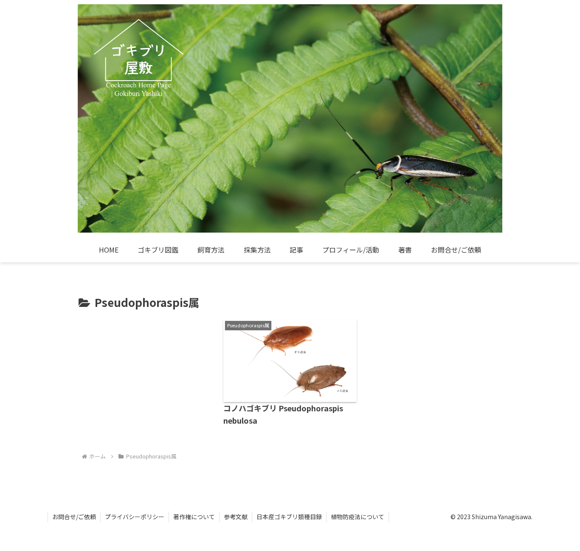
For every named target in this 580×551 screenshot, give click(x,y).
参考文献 (236, 516)
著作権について (194, 516)
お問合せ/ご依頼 (74, 516)
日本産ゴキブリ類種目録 (289, 516)
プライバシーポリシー (134, 516)
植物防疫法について (357, 516)
